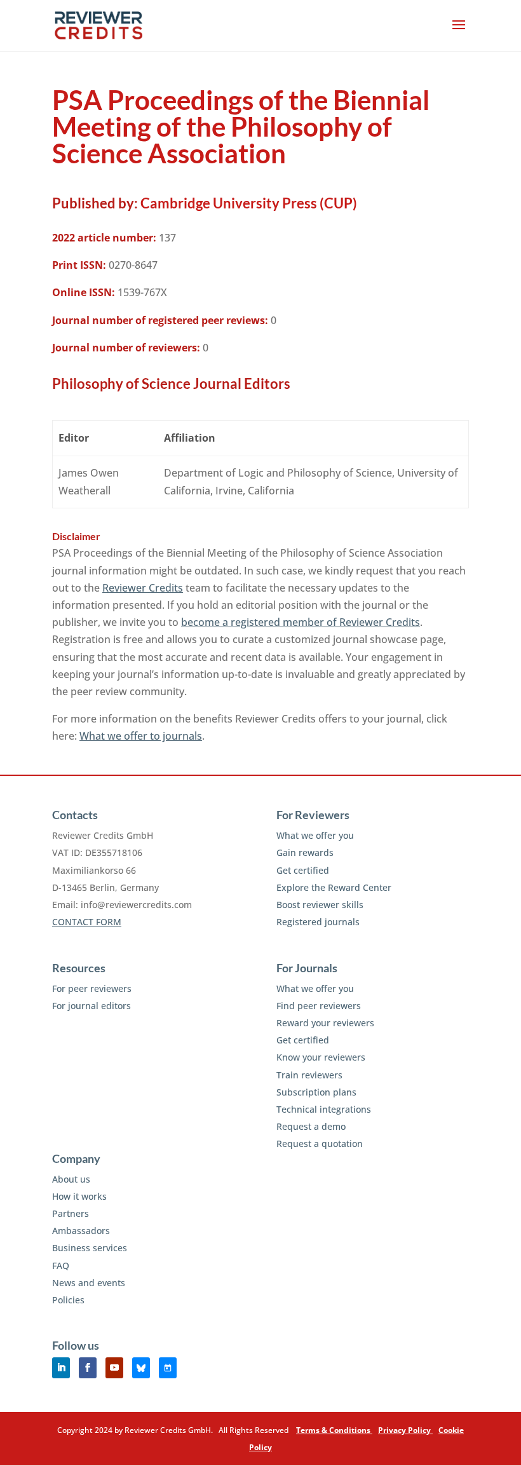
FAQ (60, 1265)
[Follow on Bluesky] (141, 1367)
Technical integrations (323, 1109)
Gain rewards (305, 852)
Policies (68, 1300)
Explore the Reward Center (333, 887)
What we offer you (315, 835)
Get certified (302, 870)
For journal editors (91, 1006)
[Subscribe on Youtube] (114, 1367)
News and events (88, 1283)
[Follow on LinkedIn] (61, 1367)
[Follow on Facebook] (88, 1367)
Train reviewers (309, 1075)
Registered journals (318, 922)
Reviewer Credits (142, 588)
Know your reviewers (320, 1057)
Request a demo (311, 1126)
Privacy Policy (405, 1430)
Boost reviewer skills (319, 905)
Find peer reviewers (318, 1006)
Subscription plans (316, 1092)
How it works (79, 1196)
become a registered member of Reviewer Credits (300, 622)
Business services (89, 1248)
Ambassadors (81, 1231)
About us (71, 1179)
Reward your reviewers (325, 1023)
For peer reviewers (92, 988)
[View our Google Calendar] (168, 1367)
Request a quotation (319, 1143)
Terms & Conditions (334, 1430)
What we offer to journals (140, 736)
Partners (70, 1213)
